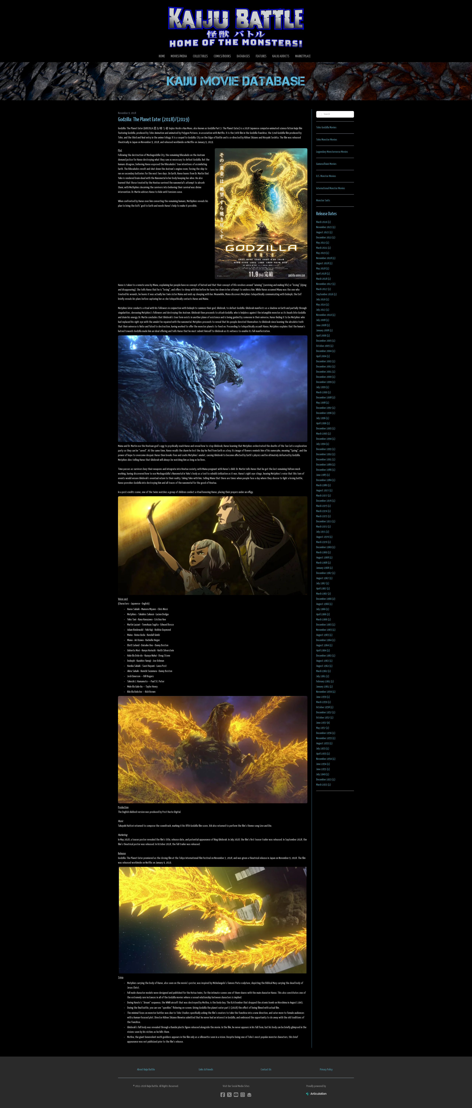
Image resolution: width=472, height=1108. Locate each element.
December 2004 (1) (325, 351)
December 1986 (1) (325, 469)
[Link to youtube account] (236, 1094)
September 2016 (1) (326, 294)
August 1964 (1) (324, 645)
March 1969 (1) (323, 552)
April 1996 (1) (323, 423)
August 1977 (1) (324, 490)
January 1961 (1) (324, 686)
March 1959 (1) (323, 702)
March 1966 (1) (323, 619)
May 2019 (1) (322, 253)
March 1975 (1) (323, 506)
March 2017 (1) (323, 289)
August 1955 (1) (324, 743)
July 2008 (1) (322, 320)
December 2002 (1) (325, 366)
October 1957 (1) (324, 717)
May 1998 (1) (322, 402)
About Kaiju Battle (146, 1069)
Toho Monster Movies (326, 139)
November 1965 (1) (325, 629)
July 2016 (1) (322, 299)
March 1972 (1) (323, 526)
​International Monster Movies (330, 188)
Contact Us (266, 1069)
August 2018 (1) (324, 263)
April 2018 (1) (323, 273)
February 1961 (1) (325, 681)
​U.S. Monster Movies (326, 176)
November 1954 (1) (325, 759)
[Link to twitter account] (229, 1094)
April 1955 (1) (323, 753)
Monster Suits (323, 200)
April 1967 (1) (323, 588)
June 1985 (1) (323, 475)
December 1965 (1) (325, 624)
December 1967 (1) (325, 573)
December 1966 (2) (325, 599)
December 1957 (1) (325, 712)
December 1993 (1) (325, 449)
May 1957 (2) (322, 728)
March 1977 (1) (323, 495)
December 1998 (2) (325, 397)
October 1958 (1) (324, 707)
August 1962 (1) (324, 666)
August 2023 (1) (324, 232)
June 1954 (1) (323, 764)
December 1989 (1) (325, 464)
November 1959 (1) (325, 691)
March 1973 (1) (323, 516)
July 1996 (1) (322, 418)
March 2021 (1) (323, 247)
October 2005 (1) (324, 346)
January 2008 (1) (324, 330)
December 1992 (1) (325, 454)
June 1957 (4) (323, 722)
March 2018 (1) (323, 278)
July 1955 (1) (322, 748)
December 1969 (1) (325, 547)
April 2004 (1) (323, 356)
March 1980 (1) (323, 485)
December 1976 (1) (325, 500)
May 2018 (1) (322, 268)
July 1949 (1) (322, 774)
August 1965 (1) (324, 635)
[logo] (236, 27)
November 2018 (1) (325, 258)
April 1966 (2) (323, 614)
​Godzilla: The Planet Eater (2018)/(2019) (154, 119)
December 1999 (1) (325, 382)
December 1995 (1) (325, 428)
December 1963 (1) (325, 655)
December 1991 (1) (325, 459)
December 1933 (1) (325, 779)
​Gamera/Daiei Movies (326, 164)
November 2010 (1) (325, 315)
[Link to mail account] (249, 1094)
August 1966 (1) (324, 604)
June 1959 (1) (323, 697)
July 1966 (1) (322, 609)
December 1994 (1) (325, 438)
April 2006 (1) (323, 335)
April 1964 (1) (323, 650)
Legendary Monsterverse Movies (332, 151)
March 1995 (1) (323, 433)
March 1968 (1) (323, 562)
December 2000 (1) (325, 377)
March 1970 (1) (323, 542)
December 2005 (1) (325, 340)
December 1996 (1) (325, 413)
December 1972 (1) (325, 521)
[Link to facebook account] (223, 1094)
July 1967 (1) (322, 583)
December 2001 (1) (325, 371)
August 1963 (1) (324, 660)
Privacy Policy (326, 1069)
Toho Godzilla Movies (326, 127)
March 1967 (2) (323, 593)
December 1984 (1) (325, 480)
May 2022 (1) (322, 242)
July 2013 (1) (322, 309)
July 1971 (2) (322, 531)
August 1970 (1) (324, 537)
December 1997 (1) (325, 408)
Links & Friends (206, 1069)
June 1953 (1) (323, 769)
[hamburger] (125, 6)
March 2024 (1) (323, 222)
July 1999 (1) (322, 387)
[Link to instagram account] (242, 1094)
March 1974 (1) (323, 511)
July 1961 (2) (322, 676)
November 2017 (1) (325, 284)
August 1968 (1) (324, 557)
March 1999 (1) (323, 392)
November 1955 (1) (325, 738)
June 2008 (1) (323, 325)
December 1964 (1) (325, 640)
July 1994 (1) (322, 444)
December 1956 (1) (325, 733)
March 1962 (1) (323, 671)
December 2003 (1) (325, 361)
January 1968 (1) (324, 568)
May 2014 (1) (322, 304)
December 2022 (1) (325, 237)
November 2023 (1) (325, 227)
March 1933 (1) (323, 784)
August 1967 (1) (324, 578)
